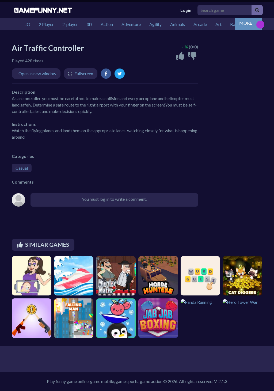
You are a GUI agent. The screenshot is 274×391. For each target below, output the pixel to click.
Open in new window (37, 73)
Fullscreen (83, 73)
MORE (245, 22)
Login (185, 10)
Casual (22, 167)
